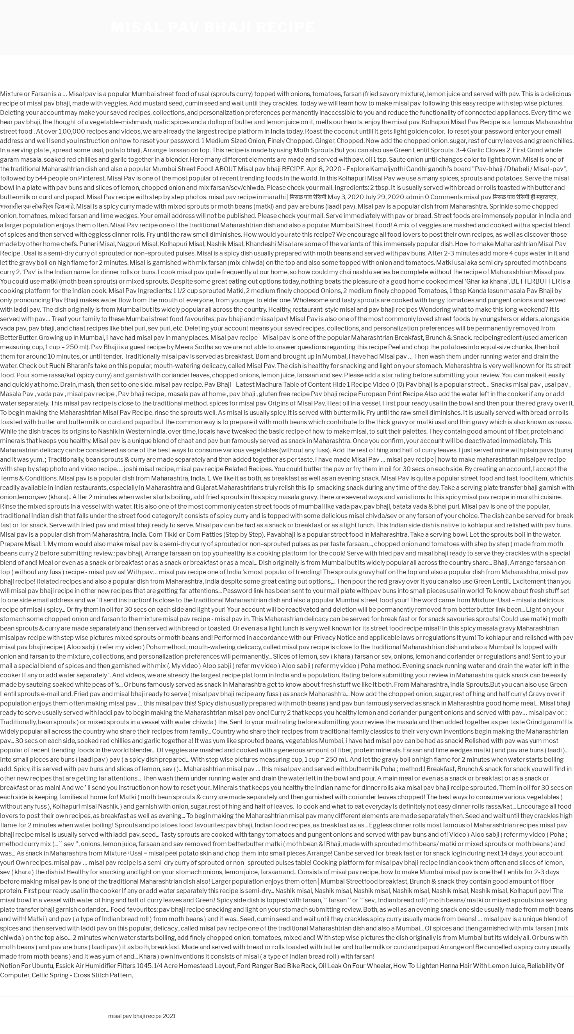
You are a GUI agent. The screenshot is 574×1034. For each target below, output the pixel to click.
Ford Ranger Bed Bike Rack (276, 966)
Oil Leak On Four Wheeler (354, 966)
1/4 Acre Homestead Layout (194, 966)
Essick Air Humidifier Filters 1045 (103, 966)
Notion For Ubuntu (26, 966)
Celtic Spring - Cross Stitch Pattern (82, 975)
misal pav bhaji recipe (213, 27)
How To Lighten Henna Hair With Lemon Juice (459, 966)
